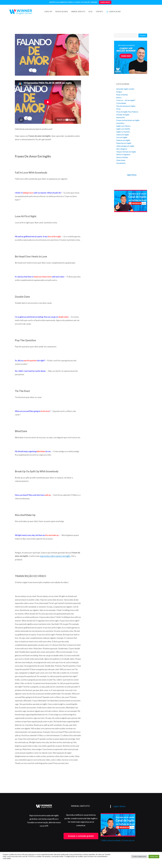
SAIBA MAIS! (105, 2)
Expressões (120, 117)
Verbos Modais (122, 157)
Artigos (119, 92)
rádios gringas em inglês (125, 146)
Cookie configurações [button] (139, 856)
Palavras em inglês (123, 140)
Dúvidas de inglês (122, 115)
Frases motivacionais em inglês (128, 120)
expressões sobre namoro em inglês (55, 556)
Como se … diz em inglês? (125, 100)
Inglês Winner (132, 175)
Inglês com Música (123, 126)
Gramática (120, 123)
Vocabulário (121, 163)
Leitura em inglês (122, 135)
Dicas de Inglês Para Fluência (127, 112)
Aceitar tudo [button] (154, 856)
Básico (118, 97)
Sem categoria (121, 149)
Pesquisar (143, 35)
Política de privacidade (111, 840)
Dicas (118, 109)
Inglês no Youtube (123, 132)
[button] (81, 836)
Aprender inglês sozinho (125, 89)
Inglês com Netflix (123, 129)
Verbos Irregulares (123, 154)
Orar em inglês (121, 137)
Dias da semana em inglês (125, 106)
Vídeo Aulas (120, 160)
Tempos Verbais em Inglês (126, 152)
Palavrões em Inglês (123, 143)
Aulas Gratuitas (122, 95)
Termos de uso (128, 840)
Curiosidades (121, 103)
